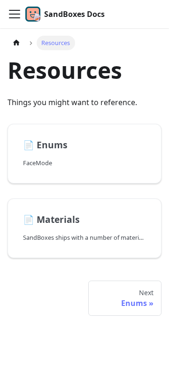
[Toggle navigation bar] (15, 14)
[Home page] (16, 43)
